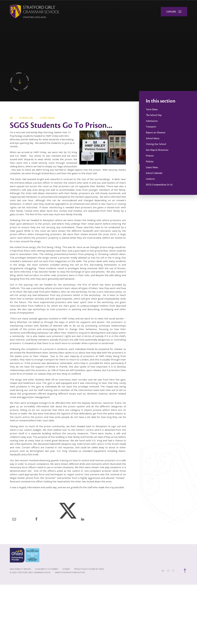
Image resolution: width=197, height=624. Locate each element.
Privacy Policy (81, 569)
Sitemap (66, 569)
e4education (78, 572)
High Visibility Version (20, 569)
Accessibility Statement (46, 569)
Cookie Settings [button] (96, 569)
